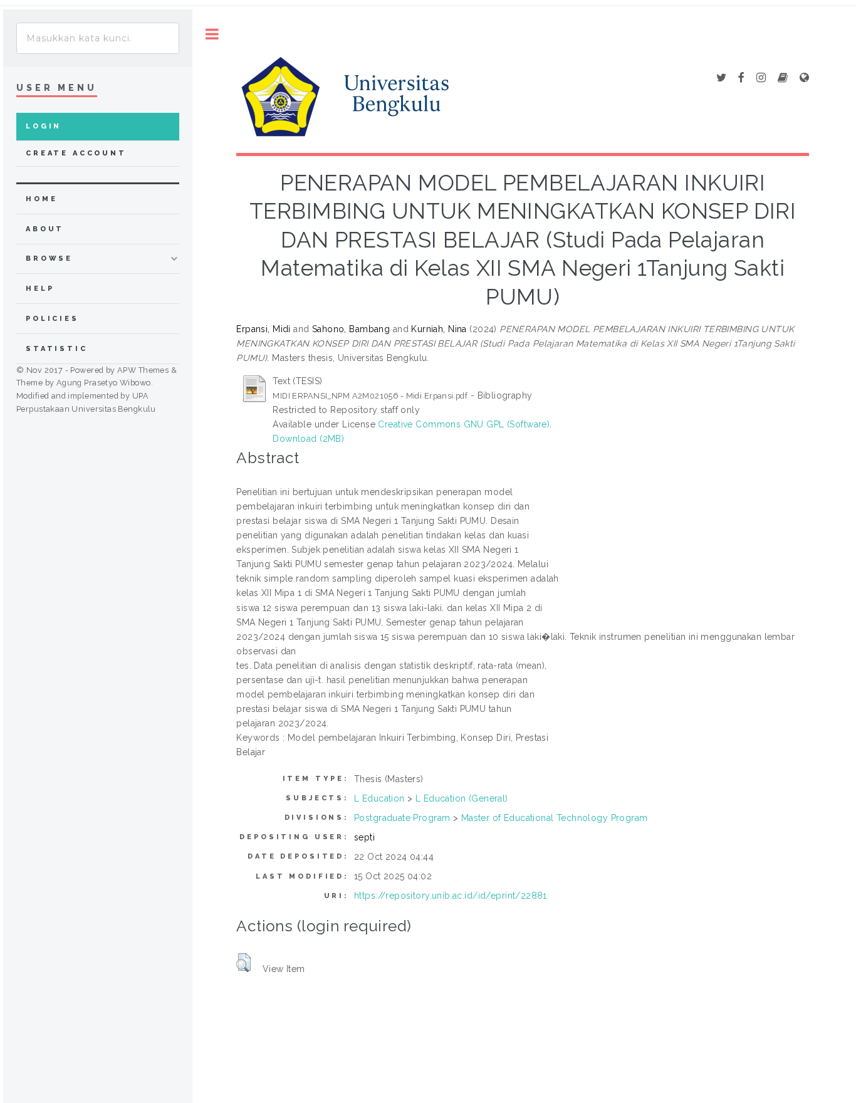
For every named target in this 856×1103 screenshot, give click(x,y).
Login (43, 126)
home (41, 199)
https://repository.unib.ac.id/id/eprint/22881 (450, 896)
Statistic (57, 349)
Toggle (212, 34)
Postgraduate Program (402, 818)
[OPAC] (783, 78)
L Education (379, 798)
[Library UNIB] (804, 78)
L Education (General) (461, 798)
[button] (243, 962)
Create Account (76, 153)
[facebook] (741, 78)
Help (40, 289)
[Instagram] (761, 78)
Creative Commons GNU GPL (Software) (464, 424)
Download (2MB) (308, 439)
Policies (52, 319)
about (45, 229)
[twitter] (721, 78)
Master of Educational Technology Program (554, 818)
